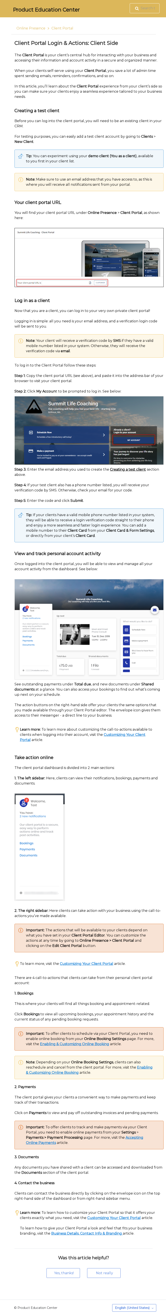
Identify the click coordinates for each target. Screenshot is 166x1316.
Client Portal (62, 28)
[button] (63, 1273)
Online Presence (30, 28)
